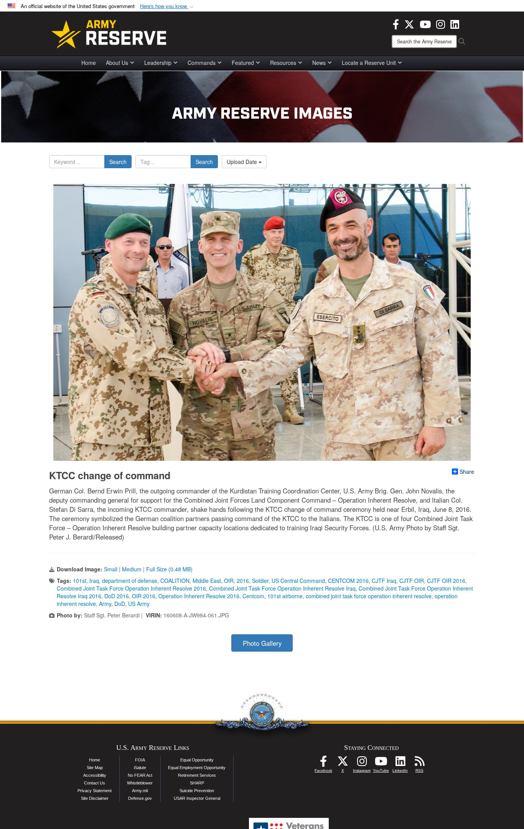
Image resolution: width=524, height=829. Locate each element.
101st (79, 580)
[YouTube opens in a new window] (425, 23)
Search (118, 161)
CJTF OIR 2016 (446, 580)
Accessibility (94, 775)
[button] (167, 6)
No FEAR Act (140, 775)
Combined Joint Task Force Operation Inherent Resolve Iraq (282, 588)
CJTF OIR (411, 580)
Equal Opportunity (197, 760)
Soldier (260, 580)
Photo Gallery (262, 643)
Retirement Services (197, 775)
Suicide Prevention (197, 790)
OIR (229, 580)
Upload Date (243, 161)
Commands (202, 62)
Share (467, 471)
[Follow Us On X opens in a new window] (342, 763)
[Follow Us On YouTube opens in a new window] (381, 763)
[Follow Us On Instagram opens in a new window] (361, 763)
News (319, 62)
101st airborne (285, 596)
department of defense (129, 580)
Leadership (157, 62)
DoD (119, 603)
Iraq (94, 580)
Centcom (253, 596)
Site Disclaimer (95, 798)
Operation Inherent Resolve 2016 (198, 596)
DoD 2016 (116, 596)
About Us (117, 62)
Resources (283, 62)
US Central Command (298, 580)
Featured (243, 62)
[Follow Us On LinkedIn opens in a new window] (400, 763)
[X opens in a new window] (409, 23)
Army (105, 603)
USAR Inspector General (197, 798)
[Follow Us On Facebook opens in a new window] (323, 763)
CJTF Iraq (384, 580)
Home (88, 62)
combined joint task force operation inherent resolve (369, 596)
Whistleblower (140, 783)
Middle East (207, 580)
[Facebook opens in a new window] (396, 23)
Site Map (95, 767)
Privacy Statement (94, 790)
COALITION (174, 580)
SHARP (197, 783)
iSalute (140, 767)
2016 (243, 580)
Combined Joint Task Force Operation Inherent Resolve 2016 (131, 588)
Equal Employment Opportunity (197, 767)
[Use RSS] (419, 763)
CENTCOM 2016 (348, 580)
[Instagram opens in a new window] (440, 23)
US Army (139, 603)
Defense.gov (140, 798)
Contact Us (94, 783)
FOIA (140, 760)
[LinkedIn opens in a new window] (454, 23)
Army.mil (140, 790)
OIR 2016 (143, 596)
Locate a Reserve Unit (369, 62)
